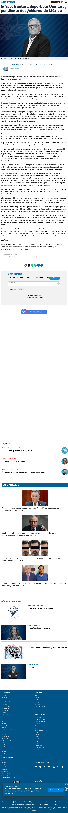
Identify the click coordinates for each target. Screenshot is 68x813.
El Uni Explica (5, 706)
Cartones (4, 725)
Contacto (54, 804)
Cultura (3, 734)
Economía (4, 727)
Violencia (42, 802)
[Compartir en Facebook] (25, 265)
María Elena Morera (9, 459)
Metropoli (4, 717)
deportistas (19, 256)
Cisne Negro (5, 775)
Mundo (3, 712)
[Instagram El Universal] (54, 767)
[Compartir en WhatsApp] (32, 265)
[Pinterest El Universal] (58, 767)
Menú (3, 747)
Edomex (37, 695)
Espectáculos (5, 732)
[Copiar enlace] (38, 265)
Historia (13, 804)
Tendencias (4, 738)
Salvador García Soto (10, 469)
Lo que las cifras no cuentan (16, 461)
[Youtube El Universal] (49, 767)
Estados (4, 719)
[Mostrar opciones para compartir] (66, 8)
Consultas (4, 755)
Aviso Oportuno (40, 721)
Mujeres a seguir (6, 699)
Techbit (3, 744)
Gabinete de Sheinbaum (5, 709)
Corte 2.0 (4, 697)
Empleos (38, 723)
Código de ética (33, 802)
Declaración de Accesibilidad (26, 804)
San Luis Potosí (40, 706)
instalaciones (31, 256)
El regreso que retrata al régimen (18, 451)
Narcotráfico (5, 721)
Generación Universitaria (39, 729)
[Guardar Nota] (41, 265)
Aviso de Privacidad (60, 802)
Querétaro (38, 704)
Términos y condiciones (43, 804)
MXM (2, 742)
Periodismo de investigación (5, 703)
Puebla (37, 699)
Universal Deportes (7, 729)
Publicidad (49, 802)
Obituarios (38, 726)
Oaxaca (37, 697)
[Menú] (66, 2)
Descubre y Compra (41, 717)
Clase (3, 760)
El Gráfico (38, 732)
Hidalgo (37, 702)
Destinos (4, 751)
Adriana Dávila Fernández (11, 448)
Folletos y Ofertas (40, 719)
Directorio (5, 802)
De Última (4, 767)
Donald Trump (5, 714)
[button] (55, 2)
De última (4, 749)
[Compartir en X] (29, 265)
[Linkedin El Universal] (62, 767)
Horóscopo (38, 745)
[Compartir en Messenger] (35, 265)
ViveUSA (37, 738)
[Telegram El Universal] (36, 767)
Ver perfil (13, 69)
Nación (3, 695)
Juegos (37, 741)
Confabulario (5, 736)
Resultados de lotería (39, 748)
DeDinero (38, 736)
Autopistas (4, 753)
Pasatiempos (39, 743)
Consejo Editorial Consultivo (18, 802)
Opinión (6, 443)
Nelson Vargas (16, 64)
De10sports (38, 734)
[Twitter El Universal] (44, 767)
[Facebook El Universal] (40, 767)
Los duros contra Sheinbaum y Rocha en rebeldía (24, 472)
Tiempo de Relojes (7, 773)
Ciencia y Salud (6, 740)
